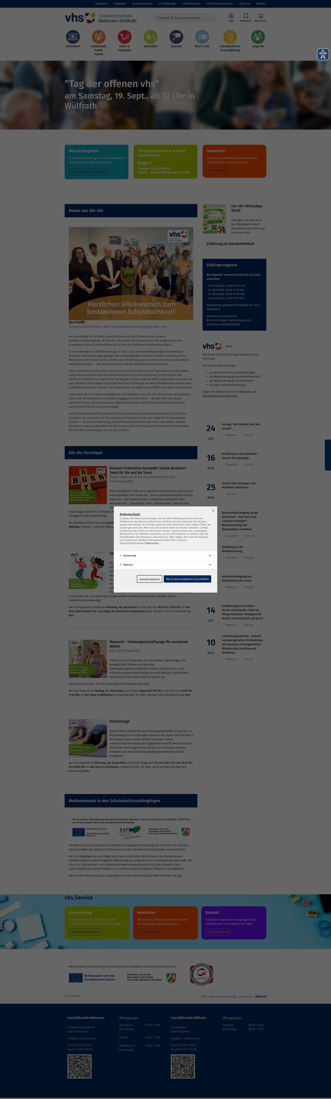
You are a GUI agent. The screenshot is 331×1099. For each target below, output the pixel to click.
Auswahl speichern (149, 579)
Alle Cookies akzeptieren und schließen (187, 579)
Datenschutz (152, 543)
